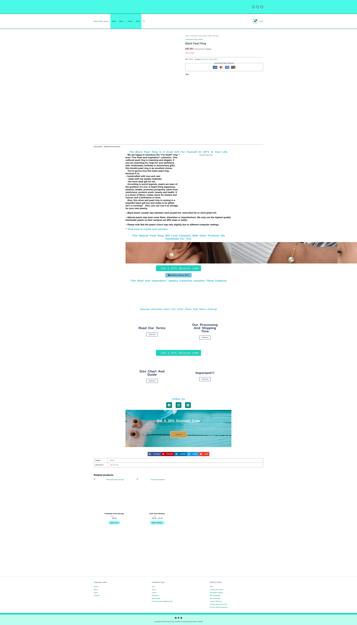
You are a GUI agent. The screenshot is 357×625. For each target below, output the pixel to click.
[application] (123, 21)
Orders (154, 592)
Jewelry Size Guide (216, 590)
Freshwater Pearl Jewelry (198, 36)
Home (114, 21)
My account (156, 598)
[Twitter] (178, 618)
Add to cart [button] (114, 523)
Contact (130, 21)
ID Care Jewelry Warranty (219, 607)
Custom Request (216, 601)
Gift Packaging (215, 595)
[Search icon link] (144, 21)
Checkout (155, 595)
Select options (157, 523)
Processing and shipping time (162, 601)
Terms (154, 590)
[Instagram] (257, 6)
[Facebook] (253, 6)
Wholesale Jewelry (216, 592)
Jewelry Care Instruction (218, 604)
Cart (153, 587)
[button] (127, 251)
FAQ (211, 587)
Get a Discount (215, 598)
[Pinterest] (261, 6)
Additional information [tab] (112, 146)
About (138, 21)
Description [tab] (98, 146)
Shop (120, 21)
